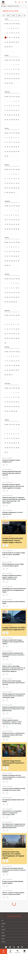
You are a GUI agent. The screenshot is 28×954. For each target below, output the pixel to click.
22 (7, 42)
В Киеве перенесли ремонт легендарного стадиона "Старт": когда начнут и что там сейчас (12, 721)
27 (18, 42)
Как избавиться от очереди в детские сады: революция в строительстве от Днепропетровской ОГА (13, 825)
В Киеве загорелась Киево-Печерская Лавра (13, 602)
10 (12, 33)
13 (18, 33)
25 (14, 42)
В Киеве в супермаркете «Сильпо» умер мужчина (12, 513)
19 (16, 37)
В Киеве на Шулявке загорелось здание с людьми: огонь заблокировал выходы (11, 577)
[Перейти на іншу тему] (19, 2)
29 (7, 47)
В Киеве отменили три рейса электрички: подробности (14, 629)
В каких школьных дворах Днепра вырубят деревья (12, 882)
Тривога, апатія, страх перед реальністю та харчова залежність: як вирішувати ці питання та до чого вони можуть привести (13, 668)
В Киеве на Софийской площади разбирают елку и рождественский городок (13, 641)
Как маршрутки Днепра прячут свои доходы (13, 800)
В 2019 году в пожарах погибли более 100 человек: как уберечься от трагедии (13, 931)
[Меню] (26, 2)
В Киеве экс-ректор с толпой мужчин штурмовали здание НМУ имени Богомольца (13, 734)
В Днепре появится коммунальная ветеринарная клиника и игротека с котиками (13, 654)
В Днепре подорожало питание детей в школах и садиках (13, 763)
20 (18, 37)
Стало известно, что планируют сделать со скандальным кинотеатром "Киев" (12, 812)
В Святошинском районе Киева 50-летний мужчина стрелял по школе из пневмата (14, 870)
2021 (13, 15)
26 (16, 42)
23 (9, 42)
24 (12, 42)
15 (7, 37)
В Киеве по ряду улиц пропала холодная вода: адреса (11, 944)
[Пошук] (22, 2)
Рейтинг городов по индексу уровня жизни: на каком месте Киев (13, 893)
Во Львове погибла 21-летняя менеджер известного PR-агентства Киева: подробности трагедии (13, 486)
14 (5, 37)
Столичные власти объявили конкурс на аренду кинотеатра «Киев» (13, 789)
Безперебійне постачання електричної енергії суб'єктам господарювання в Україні (14, 590)
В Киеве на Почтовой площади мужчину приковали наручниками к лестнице (13, 682)
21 (5, 42)
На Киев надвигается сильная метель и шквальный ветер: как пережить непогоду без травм (13, 695)
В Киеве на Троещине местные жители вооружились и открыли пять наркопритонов (13, 777)
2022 (19, 15)
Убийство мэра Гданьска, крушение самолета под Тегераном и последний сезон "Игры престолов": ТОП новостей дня (13, 500)
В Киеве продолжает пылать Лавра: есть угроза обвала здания (13, 565)
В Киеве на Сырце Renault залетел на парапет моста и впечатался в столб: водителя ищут (13, 708)
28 (5, 47)
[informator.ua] (3, 2)
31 (12, 47)
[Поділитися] (3, 464)
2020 (8, 15)
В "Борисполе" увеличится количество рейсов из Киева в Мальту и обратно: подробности (14, 905)
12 (16, 33)
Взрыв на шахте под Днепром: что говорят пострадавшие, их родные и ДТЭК (13, 855)
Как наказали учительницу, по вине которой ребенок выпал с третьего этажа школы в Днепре (13, 918)
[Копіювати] (7, 464)
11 (14, 33)
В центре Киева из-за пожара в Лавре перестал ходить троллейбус (13, 553)
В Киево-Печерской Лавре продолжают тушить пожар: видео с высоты (12, 540)
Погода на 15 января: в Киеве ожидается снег (11, 461)
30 (9, 47)
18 (14, 37)
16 (9, 37)
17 (12, 37)
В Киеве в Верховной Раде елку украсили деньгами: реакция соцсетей (11, 473)
